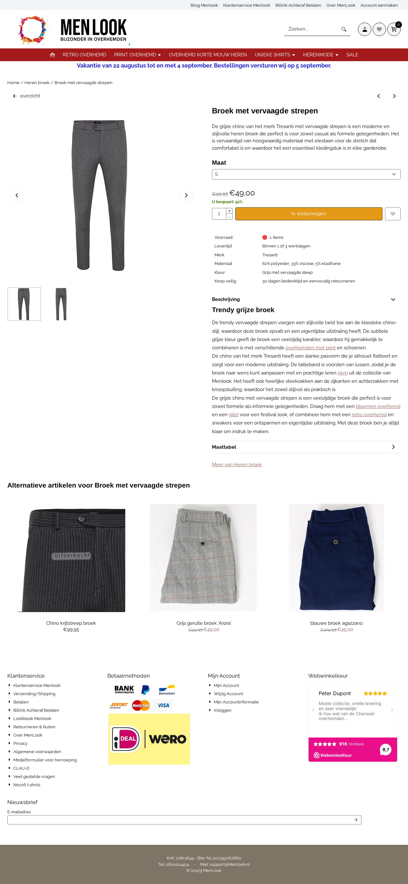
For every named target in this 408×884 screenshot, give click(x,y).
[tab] (306, 299)
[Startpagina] (52, 54)
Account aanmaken (379, 5)
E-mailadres (58, 811)
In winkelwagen (308, 214)
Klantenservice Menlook (246, 5)
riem (343, 373)
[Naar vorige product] (378, 96)
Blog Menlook (204, 5)
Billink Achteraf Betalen (298, 5)
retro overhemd (369, 414)
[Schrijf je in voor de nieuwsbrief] (355, 820)
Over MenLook (340, 5)
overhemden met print (311, 348)
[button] (364, 29)
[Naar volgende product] (394, 96)
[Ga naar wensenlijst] (379, 29)
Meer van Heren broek (237, 464)
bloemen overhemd (378, 406)
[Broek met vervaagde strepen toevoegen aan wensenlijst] (393, 213)
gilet (233, 414)
